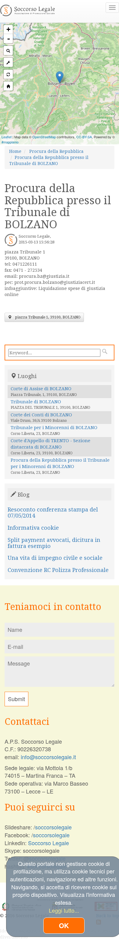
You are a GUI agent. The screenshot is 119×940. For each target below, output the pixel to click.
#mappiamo (10, 141)
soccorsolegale (53, 827)
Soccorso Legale (48, 843)
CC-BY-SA (84, 136)
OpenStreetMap (44, 136)
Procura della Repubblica (56, 151)
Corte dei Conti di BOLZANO (41, 415)
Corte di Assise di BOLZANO (41, 388)
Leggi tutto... (64, 910)
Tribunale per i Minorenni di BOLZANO (54, 427)
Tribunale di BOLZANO (36, 402)
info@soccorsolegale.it (48, 757)
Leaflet (7, 136)
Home (15, 151)
